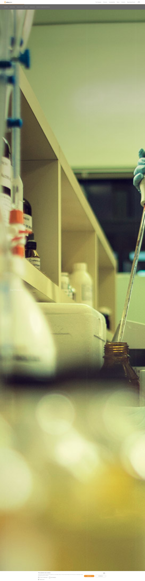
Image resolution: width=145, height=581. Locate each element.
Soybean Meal (12, 7)
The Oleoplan (98, 2)
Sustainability (112, 2)
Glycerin (26, 7)
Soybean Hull (32, 7)
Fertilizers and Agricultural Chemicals (43, 7)
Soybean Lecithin (20, 7)
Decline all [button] (100, 576)
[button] (60, 579)
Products (105, 2)
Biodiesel (6, 7)
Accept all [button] (89, 576)
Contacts (123, 2)
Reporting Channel (131, 2)
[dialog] (72, 576)
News (118, 2)
